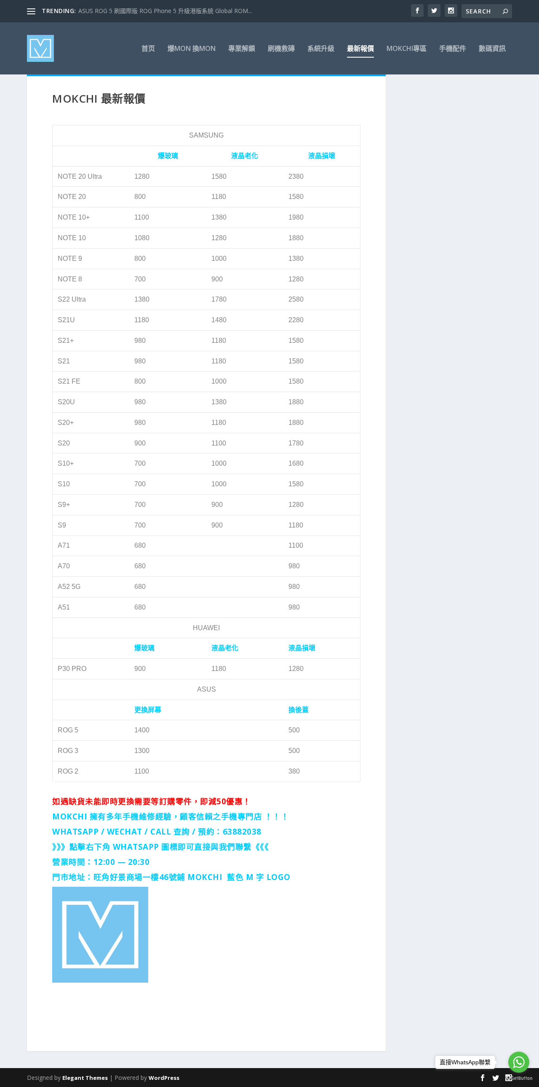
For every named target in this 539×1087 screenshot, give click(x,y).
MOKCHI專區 (407, 49)
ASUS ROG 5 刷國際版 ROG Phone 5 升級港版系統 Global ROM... (165, 11)
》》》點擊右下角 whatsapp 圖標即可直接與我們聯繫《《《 (160, 846)
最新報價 (360, 49)
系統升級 (320, 49)
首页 (148, 49)
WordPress (164, 1078)
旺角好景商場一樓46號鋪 (139, 877)
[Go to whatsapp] (518, 1062)
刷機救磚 (281, 49)
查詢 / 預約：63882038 (217, 831)
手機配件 (452, 49)
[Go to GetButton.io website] (518, 1078)
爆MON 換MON (192, 49)
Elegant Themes (85, 1078)
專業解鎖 (241, 49)
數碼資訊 (492, 49)
